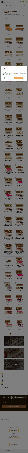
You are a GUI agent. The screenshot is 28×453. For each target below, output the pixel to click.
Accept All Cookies (18, 77)
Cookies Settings (8, 77)
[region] (14, 73)
